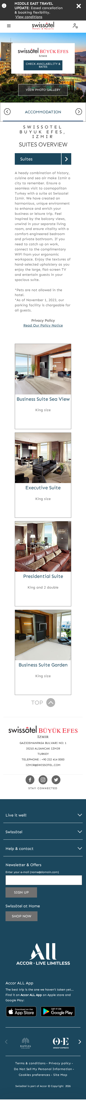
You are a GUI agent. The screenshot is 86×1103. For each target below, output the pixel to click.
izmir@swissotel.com (43, 765)
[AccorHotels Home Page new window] (43, 971)
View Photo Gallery (43, 90)
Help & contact (20, 848)
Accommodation (43, 112)
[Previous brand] (6, 1041)
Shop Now (21, 916)
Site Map (60, 1075)
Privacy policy (60, 1063)
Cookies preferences (34, 1075)
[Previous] (7, 112)
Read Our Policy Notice (43, 325)
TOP (37, 702)
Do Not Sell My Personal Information (43, 1069)
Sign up (25, 894)
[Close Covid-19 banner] (78, 6)
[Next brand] (79, 1041)
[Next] (78, 112)
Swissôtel (14, 832)
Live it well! (16, 815)
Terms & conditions (30, 1063)
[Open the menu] (9, 25)
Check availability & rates (43, 65)
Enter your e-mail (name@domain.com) (32, 872)
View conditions (28, 17)
